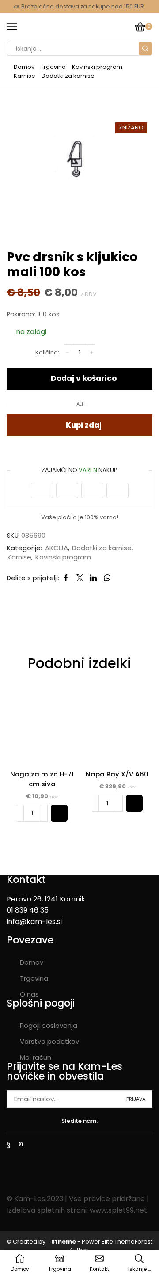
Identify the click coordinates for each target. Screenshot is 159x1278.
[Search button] (145, 48)
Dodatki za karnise (68, 76)
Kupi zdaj (84, 425)
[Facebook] (9, 1143)
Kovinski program (97, 67)
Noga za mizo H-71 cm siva (42, 778)
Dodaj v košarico (84, 378)
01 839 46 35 (28, 910)
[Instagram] (21, 1143)
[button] (59, 813)
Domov (24, 67)
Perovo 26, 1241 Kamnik (46, 899)
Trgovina (53, 67)
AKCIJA (56, 547)
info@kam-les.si (34, 922)
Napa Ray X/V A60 (117, 774)
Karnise (24, 76)
